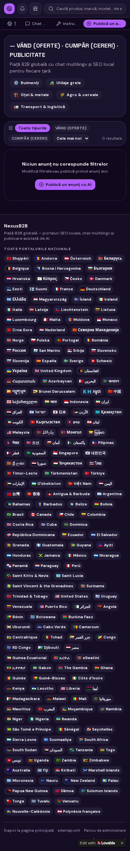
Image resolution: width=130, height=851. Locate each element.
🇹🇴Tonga (15, 801)
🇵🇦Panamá (17, 565)
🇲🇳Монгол (71, 432)
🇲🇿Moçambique (77, 709)
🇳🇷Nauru (49, 780)
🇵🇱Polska (40, 340)
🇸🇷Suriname (92, 586)
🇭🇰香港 (33, 494)
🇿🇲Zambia (66, 760)
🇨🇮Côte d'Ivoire (87, 678)
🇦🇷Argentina (109, 494)
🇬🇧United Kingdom (53, 370)
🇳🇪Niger (14, 719)
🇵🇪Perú (73, 565)
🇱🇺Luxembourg (21, 319)
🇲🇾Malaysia (18, 432)
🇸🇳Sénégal (68, 729)
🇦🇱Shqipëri (17, 258)
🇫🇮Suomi (38, 289)
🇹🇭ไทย (95, 463)
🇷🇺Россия (16, 350)
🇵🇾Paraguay (47, 565)
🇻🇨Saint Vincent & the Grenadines (40, 586)
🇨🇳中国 (114, 391)
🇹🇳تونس (14, 760)
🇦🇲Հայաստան (21, 381)
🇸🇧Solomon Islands (99, 790)
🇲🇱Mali (79, 698)
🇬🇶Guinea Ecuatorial (26, 657)
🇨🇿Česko (73, 278)
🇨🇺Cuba (49, 524)
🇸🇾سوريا (39, 463)
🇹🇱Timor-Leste (22, 473)
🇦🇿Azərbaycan (57, 381)
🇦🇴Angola (107, 606)
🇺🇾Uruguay (106, 596)
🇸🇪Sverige (73, 360)
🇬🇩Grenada (18, 545)
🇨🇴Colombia (93, 514)
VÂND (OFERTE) (70, 128)
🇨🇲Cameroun (86, 627)
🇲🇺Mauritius (19, 709)
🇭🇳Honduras (19, 555)
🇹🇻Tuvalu (40, 801)
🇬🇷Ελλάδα (16, 299)
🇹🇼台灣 (13, 494)
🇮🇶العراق (14, 412)
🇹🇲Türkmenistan (61, 473)
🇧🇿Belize (78, 504)
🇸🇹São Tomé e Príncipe (29, 729)
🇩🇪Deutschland (95, 289)
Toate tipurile (32, 128)
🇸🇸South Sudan (22, 750)
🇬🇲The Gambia (72, 667)
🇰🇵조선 (32, 442)
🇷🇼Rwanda (66, 719)
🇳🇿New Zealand (80, 780)
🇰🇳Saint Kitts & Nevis (28, 575)
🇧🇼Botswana (42, 617)
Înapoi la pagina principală (29, 830)
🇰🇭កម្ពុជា (91, 391)
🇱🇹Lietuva (105, 309)
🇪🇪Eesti (14, 289)
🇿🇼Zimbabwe (96, 760)
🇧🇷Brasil (15, 514)
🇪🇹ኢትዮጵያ (16, 667)
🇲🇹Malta (52, 319)
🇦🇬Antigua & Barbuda (68, 494)
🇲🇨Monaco (107, 319)
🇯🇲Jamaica (49, 555)
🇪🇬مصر (72, 647)
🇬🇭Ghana (104, 667)
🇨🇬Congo (107, 637)
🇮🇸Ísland (82, 299)
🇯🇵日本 (59, 412)
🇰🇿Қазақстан (108, 412)
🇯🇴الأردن (80, 412)
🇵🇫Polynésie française (78, 811)
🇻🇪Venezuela (19, 606)
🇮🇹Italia (14, 309)
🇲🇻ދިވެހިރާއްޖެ (45, 432)
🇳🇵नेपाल (13, 442)
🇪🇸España (46, 360)
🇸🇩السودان (53, 750)
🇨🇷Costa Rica (20, 524)
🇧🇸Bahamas (18, 504)
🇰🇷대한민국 (95, 453)
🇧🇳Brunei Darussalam (54, 391)
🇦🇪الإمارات (15, 483)
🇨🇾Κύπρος (47, 278)
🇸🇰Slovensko (103, 350)
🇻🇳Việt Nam (79, 483)
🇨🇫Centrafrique (22, 637)
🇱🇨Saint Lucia (69, 575)
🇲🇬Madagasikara (23, 698)
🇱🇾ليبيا (92, 688)
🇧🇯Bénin (15, 617)
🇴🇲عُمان (53, 442)
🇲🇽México (76, 555)
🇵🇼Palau (110, 780)
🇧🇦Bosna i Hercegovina (58, 268)
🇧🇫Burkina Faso (78, 617)
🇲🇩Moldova (78, 319)
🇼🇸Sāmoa (64, 790)
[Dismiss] (122, 843)
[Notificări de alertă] (22, 9)
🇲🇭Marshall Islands (101, 770)
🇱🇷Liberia (70, 688)
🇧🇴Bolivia (103, 504)
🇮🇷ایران (102, 401)
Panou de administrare (105, 830)
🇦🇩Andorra (46, 258)
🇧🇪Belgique (18, 268)
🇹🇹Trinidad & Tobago (27, 596)
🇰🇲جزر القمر (80, 637)
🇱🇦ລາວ (73, 422)
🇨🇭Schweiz (101, 360)
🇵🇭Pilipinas (103, 442)
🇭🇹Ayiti (105, 545)
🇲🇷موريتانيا (102, 698)
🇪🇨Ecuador (73, 534)
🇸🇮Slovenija (18, 360)
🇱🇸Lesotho (42, 688)
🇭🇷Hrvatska (18, 278)
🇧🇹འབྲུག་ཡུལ (16, 391)
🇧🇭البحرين (87, 381)
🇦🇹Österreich (77, 258)
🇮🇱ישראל (37, 412)
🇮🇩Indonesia (76, 401)
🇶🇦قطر (13, 453)
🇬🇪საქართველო (22, 401)
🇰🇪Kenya (15, 688)
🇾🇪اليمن (105, 483)
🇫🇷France (63, 289)
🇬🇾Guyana (81, 545)
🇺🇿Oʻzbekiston (46, 483)
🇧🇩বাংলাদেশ (111, 381)
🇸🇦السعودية (36, 453)
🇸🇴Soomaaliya (57, 739)
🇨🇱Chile (66, 514)
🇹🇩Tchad (53, 637)
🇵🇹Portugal (68, 340)
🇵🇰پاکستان (76, 442)
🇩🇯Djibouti (48, 647)
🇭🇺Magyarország (50, 299)
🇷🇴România (97, 340)
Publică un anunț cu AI (68, 184)
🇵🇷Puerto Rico (53, 606)
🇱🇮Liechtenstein (71, 309)
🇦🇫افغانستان (89, 370)
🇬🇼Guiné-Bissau (49, 678)
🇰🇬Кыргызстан (45, 422)
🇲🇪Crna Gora (19, 330)
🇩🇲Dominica (75, 524)
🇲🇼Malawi (56, 698)
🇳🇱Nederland (52, 330)
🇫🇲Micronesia (20, 780)
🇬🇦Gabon (42, 667)
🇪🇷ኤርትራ (62, 657)
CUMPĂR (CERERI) (29, 138)
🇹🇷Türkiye (95, 473)
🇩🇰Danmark (100, 278)
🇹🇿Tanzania (81, 750)
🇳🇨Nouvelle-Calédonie (28, 811)
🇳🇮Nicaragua (106, 555)
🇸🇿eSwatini (88, 657)
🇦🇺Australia (18, 770)
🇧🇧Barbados (50, 504)
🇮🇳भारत (51, 401)
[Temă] (35, 9)
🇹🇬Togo (107, 750)
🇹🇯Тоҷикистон (67, 463)
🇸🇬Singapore (65, 453)
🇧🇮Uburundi (18, 627)
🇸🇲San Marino (46, 350)
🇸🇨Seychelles (99, 729)
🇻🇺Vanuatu (67, 801)
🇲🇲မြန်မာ (96, 432)
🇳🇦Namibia (110, 709)
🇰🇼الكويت (15, 422)
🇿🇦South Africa (93, 739)
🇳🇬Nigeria (39, 719)
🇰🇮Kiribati (65, 770)
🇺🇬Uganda (38, 760)
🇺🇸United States (71, 596)
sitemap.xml (69, 830)
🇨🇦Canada (41, 514)
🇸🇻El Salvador (104, 534)
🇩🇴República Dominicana (31, 534)
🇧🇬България (100, 268)
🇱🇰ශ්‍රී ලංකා (15, 463)
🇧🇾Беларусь (110, 258)
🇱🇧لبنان (93, 422)
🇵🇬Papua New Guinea (27, 790)
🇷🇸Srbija (75, 350)
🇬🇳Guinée (16, 678)
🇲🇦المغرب (46, 709)
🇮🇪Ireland (108, 299)
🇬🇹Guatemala (49, 545)
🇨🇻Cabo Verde (51, 627)
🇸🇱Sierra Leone (21, 739)
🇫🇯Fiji (42, 770)
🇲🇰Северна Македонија (95, 330)
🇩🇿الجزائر (82, 606)
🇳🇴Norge (15, 340)
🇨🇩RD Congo (19, 647)
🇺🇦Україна (17, 370)
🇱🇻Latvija (38, 309)
